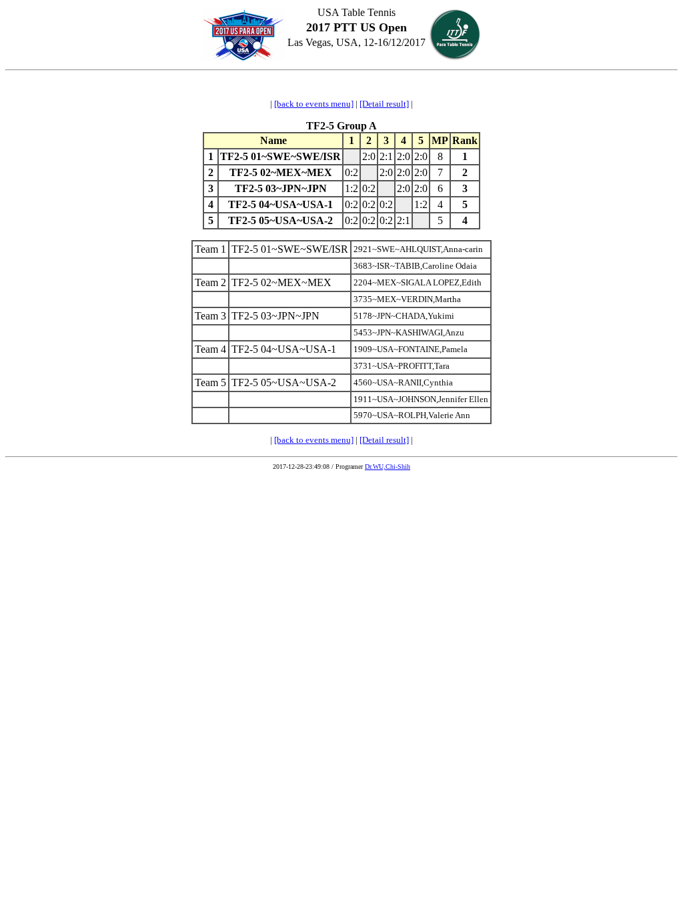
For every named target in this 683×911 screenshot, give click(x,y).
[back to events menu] (314, 104)
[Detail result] (384, 104)
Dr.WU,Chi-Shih (387, 466)
